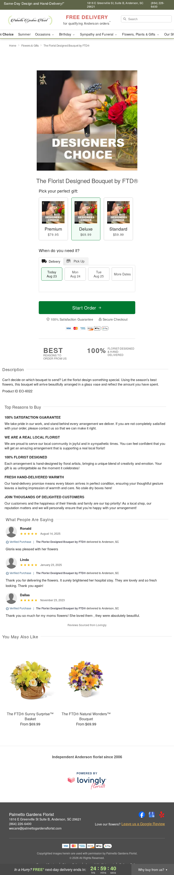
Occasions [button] (43, 34)
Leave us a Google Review (143, 823)
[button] (162, 855)
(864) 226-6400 (20, 823)
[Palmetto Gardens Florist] (30, 20)
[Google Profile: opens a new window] (152, 814)
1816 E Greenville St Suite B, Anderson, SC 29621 (45, 819)
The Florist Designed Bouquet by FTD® (61, 542)
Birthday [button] (65, 34)
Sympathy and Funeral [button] (97, 34)
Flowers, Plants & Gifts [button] (139, 34)
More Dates (122, 274)
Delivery (54, 261)
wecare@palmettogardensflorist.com (35, 828)
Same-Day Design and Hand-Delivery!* (34, 3)
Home (12, 45)
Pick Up (79, 261)
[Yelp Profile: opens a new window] (162, 814)
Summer (24, 34)
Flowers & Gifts (30, 45)
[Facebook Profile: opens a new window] (142, 814)
